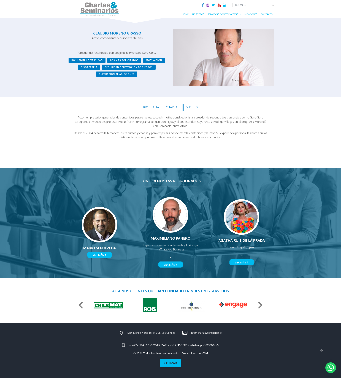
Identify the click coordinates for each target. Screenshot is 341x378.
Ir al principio (321, 350)
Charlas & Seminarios (99, 9)
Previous (81, 305)
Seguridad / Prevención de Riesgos (129, 67)
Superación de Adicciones (116, 74)
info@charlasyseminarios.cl (206, 332)
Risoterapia (89, 67)
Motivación (154, 60)
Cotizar (170, 363)
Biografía (151, 107)
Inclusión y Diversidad (87, 60)
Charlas (173, 107)
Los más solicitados (124, 60)
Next (260, 305)
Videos (192, 107)
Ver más (99, 254)
